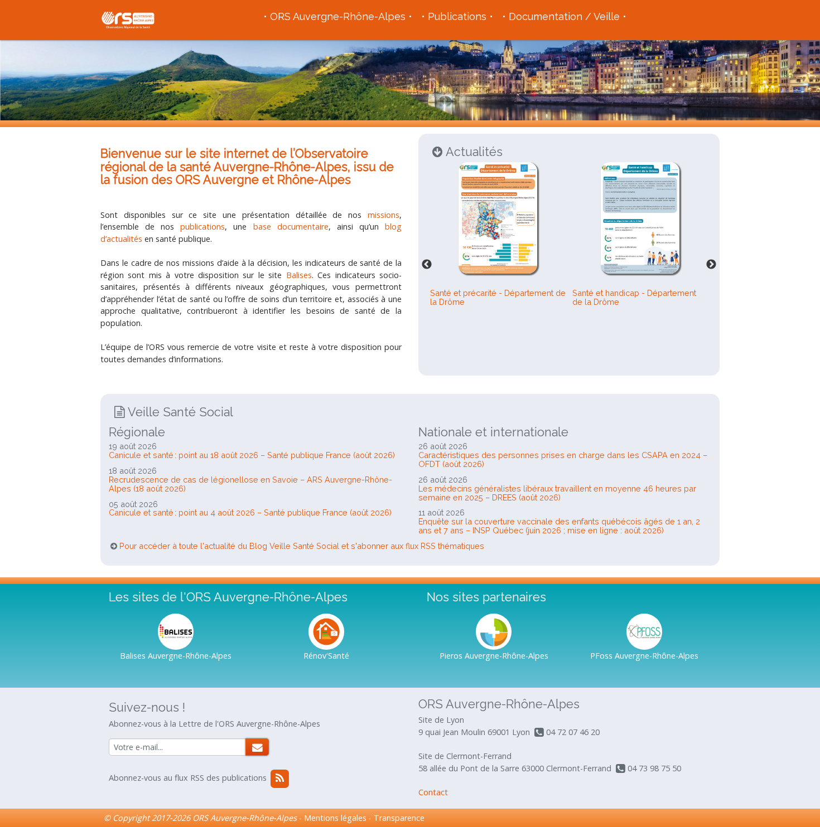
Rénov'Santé (326, 655)
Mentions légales (335, 818)
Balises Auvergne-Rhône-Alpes (175, 655)
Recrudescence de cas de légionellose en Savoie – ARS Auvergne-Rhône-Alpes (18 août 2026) (250, 484)
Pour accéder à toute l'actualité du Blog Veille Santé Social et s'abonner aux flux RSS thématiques (301, 546)
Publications (457, 16)
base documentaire (291, 226)
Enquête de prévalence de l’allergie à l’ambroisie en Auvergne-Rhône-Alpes (497, 326)
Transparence (399, 818)
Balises (299, 275)
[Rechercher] (257, 747)
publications (202, 226)
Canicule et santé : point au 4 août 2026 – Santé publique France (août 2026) (250, 512)
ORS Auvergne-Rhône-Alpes (337, 16)
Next (711, 264)
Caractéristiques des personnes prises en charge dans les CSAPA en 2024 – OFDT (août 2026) (562, 459)
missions (383, 215)
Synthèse (476, 334)
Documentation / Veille (564, 16)
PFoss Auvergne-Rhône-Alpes (644, 655)
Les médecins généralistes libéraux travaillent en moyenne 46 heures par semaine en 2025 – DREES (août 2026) (557, 493)
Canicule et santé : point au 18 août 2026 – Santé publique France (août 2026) (252, 455)
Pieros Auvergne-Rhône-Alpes (494, 655)
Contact (433, 792)
